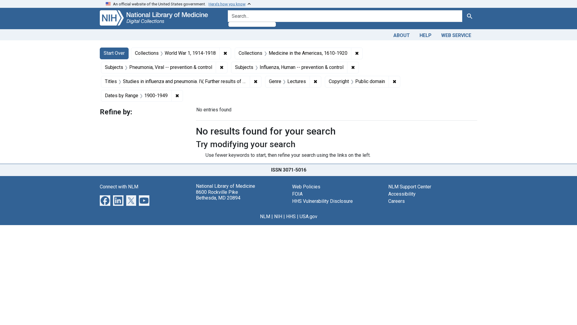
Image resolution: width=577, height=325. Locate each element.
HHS (291, 216)
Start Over (114, 53)
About (401, 35)
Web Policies (306, 187)
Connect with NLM (119, 187)
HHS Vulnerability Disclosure (322, 201)
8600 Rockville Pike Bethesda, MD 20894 (218, 195)
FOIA (297, 194)
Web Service (456, 35)
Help (426, 35)
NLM (265, 216)
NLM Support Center (409, 187)
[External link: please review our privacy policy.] (105, 200)
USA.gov (308, 216)
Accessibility (402, 194)
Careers (396, 201)
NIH (278, 216)
